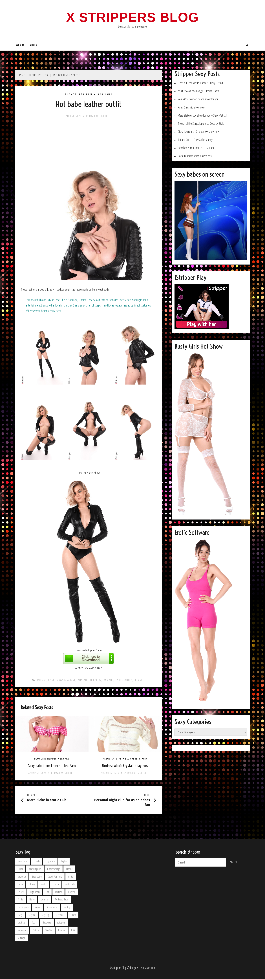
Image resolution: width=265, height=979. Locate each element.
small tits (21, 922)
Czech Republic (55, 876)
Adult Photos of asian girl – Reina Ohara (198, 91)
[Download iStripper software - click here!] (88, 662)
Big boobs (50, 861)
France (21, 892)
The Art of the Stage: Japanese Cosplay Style (201, 123)
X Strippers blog (132, 17)
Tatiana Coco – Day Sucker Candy (195, 140)
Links (33, 45)
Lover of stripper (99, 116)
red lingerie (23, 907)
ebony (32, 884)
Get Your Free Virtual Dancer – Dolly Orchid (200, 83)
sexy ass (32, 915)
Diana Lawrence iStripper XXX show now (198, 132)
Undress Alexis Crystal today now (125, 765)
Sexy (20, 915)
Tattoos (36, 930)
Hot (47, 892)
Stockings (47, 922)
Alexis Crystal (112, 758)
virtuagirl (21, 938)
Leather (58, 892)
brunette (22, 876)
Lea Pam (65, 758)
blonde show (55, 680)
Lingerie (71, 892)
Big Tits (64, 861)
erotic (43, 884)
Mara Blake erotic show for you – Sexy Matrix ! (202, 115)
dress (20, 884)
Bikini (20, 869)
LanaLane (108, 680)
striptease (22, 930)
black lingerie (35, 869)
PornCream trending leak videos (195, 156)
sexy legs (45, 915)
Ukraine (138, 680)
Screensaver (52, 907)
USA (73, 930)
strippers (61, 922)
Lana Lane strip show (89, 680)
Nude (20, 899)
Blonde (69, 869)
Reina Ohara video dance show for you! (198, 99)
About (20, 45)
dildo (70, 876)
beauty (37, 861)
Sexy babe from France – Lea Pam (52, 765)
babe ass (41, 680)
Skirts (73, 915)
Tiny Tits (48, 930)
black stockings (53, 869)
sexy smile (60, 915)
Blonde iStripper (79, 94)
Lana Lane (104, 94)
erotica (56, 884)
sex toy (67, 907)
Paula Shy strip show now (191, 107)
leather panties (123, 680)
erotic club (70, 884)
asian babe (22, 861)
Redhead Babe (61, 899)
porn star (45, 899)
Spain (34, 922)
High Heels (34, 892)
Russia (37, 907)
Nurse (32, 899)
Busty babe (37, 876)
